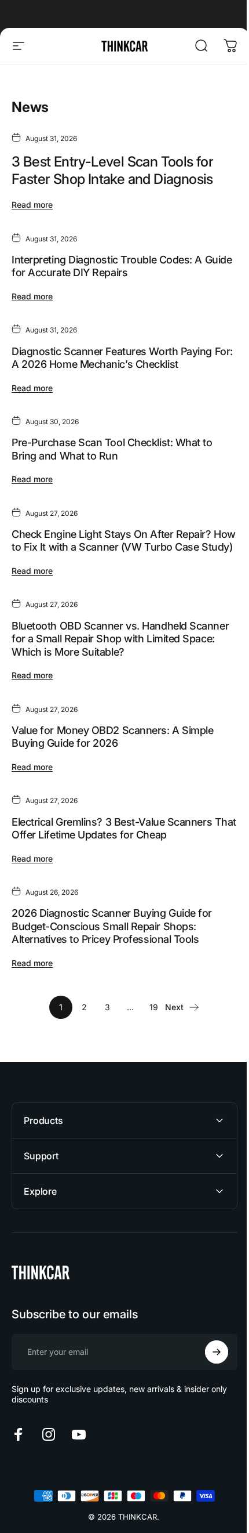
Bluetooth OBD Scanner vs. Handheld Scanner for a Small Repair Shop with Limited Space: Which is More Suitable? (120, 639)
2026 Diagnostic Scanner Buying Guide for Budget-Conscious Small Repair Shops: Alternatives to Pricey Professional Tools (112, 926)
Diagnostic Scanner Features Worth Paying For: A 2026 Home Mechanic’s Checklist (122, 358)
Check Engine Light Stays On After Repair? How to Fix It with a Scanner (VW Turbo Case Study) (124, 541)
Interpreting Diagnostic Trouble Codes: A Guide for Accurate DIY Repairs (122, 266)
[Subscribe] (207, 1365)
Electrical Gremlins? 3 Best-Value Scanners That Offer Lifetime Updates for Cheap (124, 828)
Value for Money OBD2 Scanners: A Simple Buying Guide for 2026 (112, 737)
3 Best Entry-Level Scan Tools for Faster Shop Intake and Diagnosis (112, 170)
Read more (32, 204)
